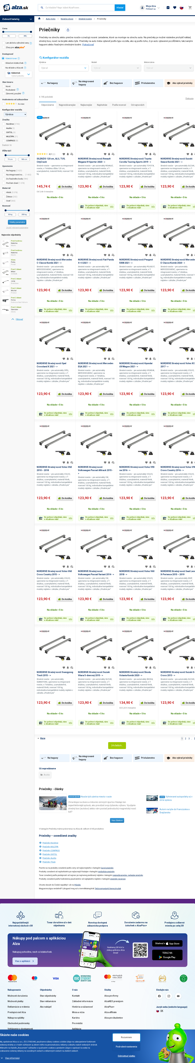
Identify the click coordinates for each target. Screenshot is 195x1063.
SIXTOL (9, 132)
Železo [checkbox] (9, 196)
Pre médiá (77, 1023)
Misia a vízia (78, 1012)
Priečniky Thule (49, 862)
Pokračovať (88, 44)
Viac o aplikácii (22, 961)
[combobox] (76, 7)
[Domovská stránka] (39, 19)
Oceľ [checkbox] (8, 201)
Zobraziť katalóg (10, 19)
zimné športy (74, 797)
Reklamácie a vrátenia (19, 1007)
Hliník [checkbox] (8, 192)
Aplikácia (76, 1029)
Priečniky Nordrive (50, 843)
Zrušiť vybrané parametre (17, 227)
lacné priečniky (107, 868)
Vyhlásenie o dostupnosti (20, 1029)
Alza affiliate (110, 1012)
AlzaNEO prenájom (113, 1001)
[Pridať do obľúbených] (63, 154)
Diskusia (189, 98)
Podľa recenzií (119, 105)
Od (3, 32)
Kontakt (76, 996)
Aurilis (9, 128)
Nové (8, 86)
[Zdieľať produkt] (68, 29)
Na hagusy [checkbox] (11, 170)
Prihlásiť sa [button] (151, 9)
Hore (42, 738)
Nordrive (10, 124)
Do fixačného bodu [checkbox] (14, 179)
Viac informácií (12, 1058)
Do (31, 32)
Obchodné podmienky (19, 1023)
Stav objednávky (48, 996)
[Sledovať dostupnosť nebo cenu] (67, 154)
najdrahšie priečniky (106, 872)
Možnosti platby (15, 1001)
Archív (46, 775)
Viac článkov (117, 820)
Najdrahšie (102, 105)
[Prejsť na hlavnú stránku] (15, 7)
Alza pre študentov (113, 1018)
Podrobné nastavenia (126, 1046)
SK (161, 1011)
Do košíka (67, 186)
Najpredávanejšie (67, 105)
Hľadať (120, 7)
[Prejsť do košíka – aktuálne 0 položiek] (190, 7)
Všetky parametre (17, 222)
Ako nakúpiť (45, 1007)
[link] (17, 319)
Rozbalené (10, 90)
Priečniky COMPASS (51, 850)
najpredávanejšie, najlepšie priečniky (128, 875)
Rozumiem (126, 1037)
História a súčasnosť (82, 1007)
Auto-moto (50, 19)
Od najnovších (137, 105)
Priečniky (101, 19)
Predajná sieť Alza (17, 1012)
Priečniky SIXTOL (50, 854)
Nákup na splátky (16, 1018)
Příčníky (77, 885)
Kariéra (76, 1018)
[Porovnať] (71, 154)
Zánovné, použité (13, 94)
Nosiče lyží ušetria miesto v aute (96, 796)
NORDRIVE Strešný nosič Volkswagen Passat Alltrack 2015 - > (95, 470)
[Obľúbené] (175, 7)
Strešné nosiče (85, 19)
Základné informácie (82, 1001)
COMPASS (10, 140)
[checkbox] (17, 43)
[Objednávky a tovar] (168, 7)
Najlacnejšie (86, 105)
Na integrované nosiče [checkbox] (15, 175)
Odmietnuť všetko (126, 1056)
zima (162, 797)
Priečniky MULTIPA (50, 847)
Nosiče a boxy (67, 19)
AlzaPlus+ (109, 1007)
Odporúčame (47, 105)
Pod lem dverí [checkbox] (12, 183)
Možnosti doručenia (18, 996)
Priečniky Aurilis (49, 858)
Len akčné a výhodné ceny (17, 43)
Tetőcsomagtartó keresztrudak (108, 889)
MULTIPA (10, 136)
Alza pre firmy (111, 996)
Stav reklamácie (48, 1001)
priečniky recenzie (118, 879)
